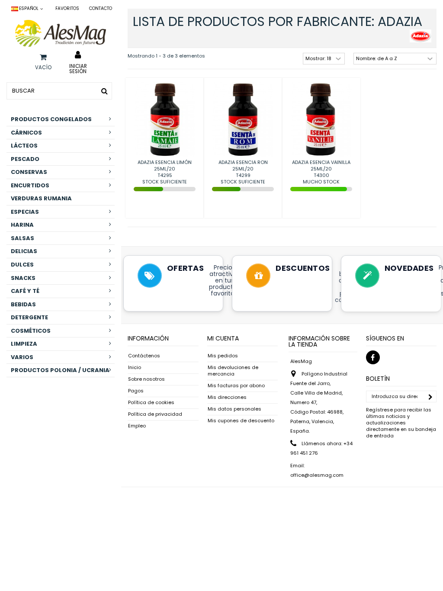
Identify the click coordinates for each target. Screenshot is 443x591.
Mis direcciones (227, 397)
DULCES (22, 264)
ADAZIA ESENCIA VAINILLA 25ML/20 (321, 165)
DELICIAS (24, 251)
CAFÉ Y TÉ (25, 291)
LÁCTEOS (24, 145)
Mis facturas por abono (236, 385)
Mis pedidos (223, 356)
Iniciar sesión (78, 68)
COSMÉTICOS (31, 331)
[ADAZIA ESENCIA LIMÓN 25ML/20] (164, 119)
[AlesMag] (60, 33)
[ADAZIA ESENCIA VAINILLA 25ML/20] (321, 119)
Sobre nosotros (146, 379)
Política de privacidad (155, 414)
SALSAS (22, 238)
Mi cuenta (223, 338)
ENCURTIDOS (30, 185)
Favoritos (67, 8)
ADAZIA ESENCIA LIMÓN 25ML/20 (165, 165)
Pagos (136, 391)
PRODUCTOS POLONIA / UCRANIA (60, 370)
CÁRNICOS (26, 132)
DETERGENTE (29, 317)
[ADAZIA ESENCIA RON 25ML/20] (243, 119)
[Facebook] (373, 357)
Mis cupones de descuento (241, 421)
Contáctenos (144, 356)
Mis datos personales (234, 409)
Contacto (100, 8)
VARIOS (22, 357)
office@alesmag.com (316, 475)
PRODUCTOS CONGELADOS (51, 119)
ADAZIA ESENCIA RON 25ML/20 (243, 165)
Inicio (134, 367)
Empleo (137, 426)
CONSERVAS (29, 172)
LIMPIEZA (24, 344)
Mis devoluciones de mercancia (233, 370)
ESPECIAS (25, 212)
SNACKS (23, 278)
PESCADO (25, 159)
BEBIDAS (23, 304)
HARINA (22, 225)
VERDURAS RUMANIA (41, 198)
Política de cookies (151, 402)
